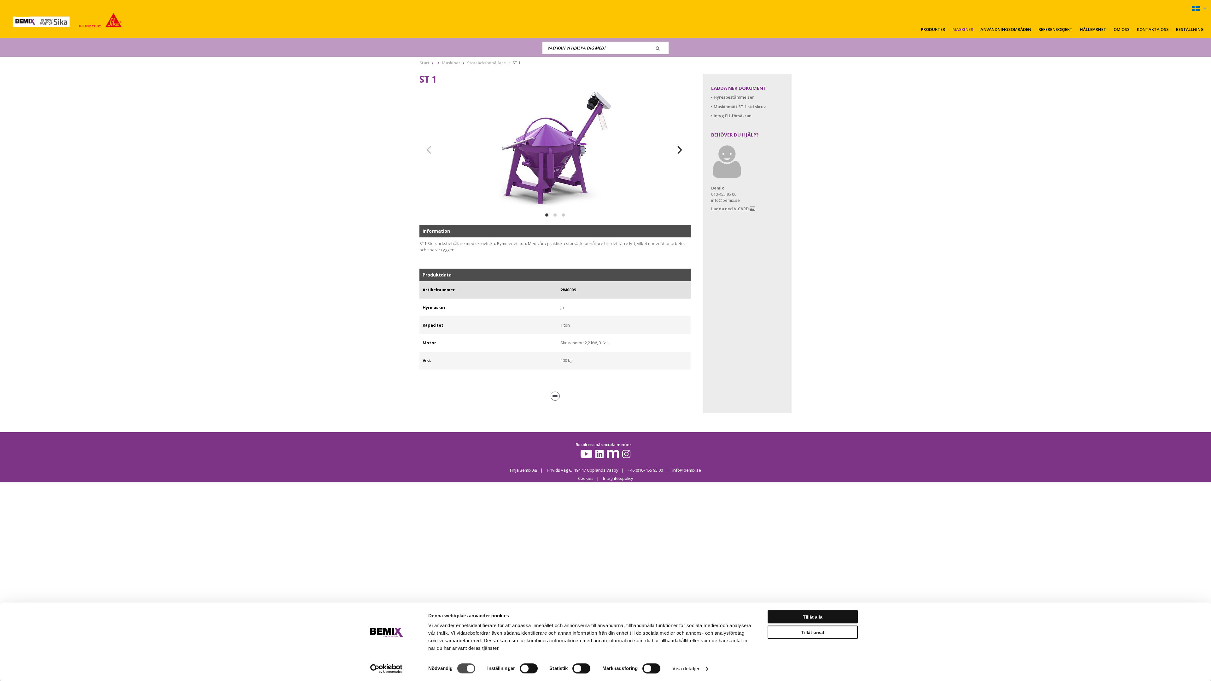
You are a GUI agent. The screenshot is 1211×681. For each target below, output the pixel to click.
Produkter (933, 29)
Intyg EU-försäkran (733, 116)
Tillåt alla (812, 617)
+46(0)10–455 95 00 (645, 470)
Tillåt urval (812, 632)
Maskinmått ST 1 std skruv (740, 106)
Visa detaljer (686, 668)
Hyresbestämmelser (734, 97)
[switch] (529, 668)
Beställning (1190, 29)
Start (424, 63)
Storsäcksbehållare (486, 63)
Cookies (586, 478)
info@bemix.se (686, 470)
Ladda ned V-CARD (730, 209)
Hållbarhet (1093, 29)
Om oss (1122, 29)
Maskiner (962, 29)
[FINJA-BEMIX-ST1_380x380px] (555, 150)
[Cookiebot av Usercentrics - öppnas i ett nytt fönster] (386, 668)
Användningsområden (1005, 29)
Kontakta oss (1153, 29)
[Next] (681, 150)
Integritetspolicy (618, 478)
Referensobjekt (1055, 29)
